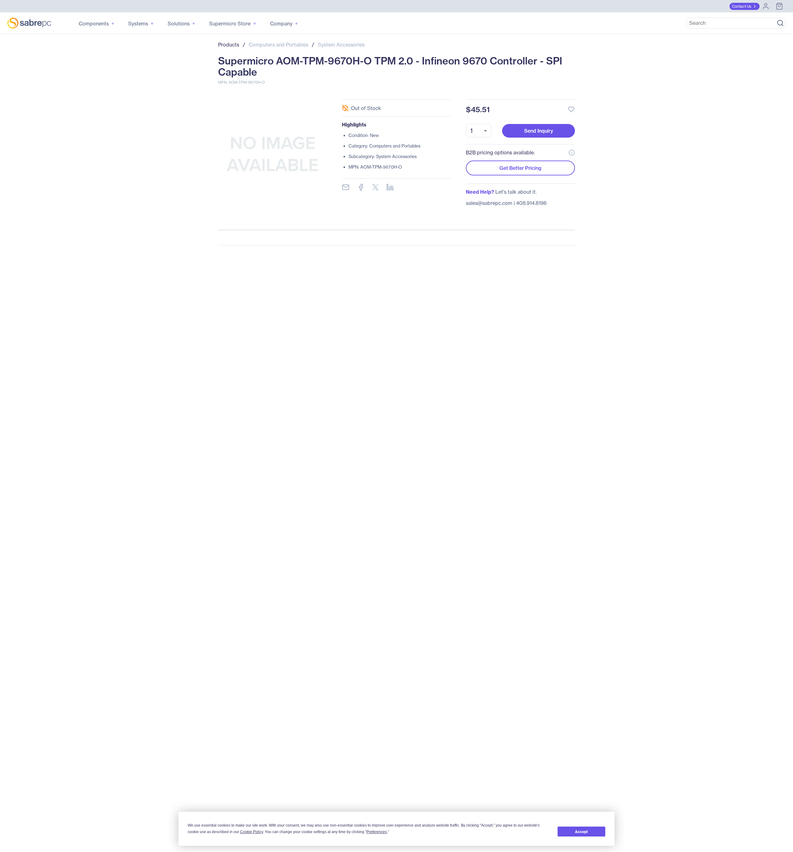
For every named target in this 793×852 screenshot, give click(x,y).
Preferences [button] (376, 832)
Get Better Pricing (520, 168)
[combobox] (478, 130)
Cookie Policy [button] (251, 832)
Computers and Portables (278, 45)
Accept (581, 831)
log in (533, 92)
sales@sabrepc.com (489, 203)
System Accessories (341, 45)
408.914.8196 (531, 203)
